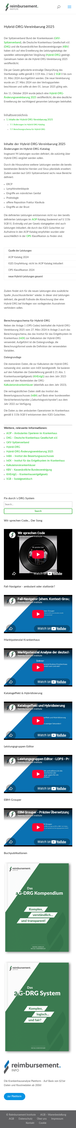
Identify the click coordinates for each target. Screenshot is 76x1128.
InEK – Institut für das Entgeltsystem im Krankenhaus (35, 461)
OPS (28, 236)
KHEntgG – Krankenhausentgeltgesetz (27, 474)
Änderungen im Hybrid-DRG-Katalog (29, 125)
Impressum (57, 1119)
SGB (58, 74)
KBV (65, 47)
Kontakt (30, 1123)
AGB (11, 1119)
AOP (34, 219)
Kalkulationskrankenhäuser (18, 385)
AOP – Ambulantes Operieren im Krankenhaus (31, 433)
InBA (34, 395)
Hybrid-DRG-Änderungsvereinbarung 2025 (29, 451)
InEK (22, 338)
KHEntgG (39, 376)
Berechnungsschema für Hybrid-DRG (29, 129)
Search (38, 511)
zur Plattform (14, 1096)
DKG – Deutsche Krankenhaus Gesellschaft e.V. (32, 438)
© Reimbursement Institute (21, 1115)
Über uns (42, 1119)
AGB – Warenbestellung (53, 1115)
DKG (7, 47)
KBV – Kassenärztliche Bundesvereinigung (29, 470)
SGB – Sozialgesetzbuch (19, 479)
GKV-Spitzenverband (17, 442)
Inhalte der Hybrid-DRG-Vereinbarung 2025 (31, 120)
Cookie (42, 1123)
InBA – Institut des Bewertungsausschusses (30, 456)
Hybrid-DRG (53, 55)
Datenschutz (25, 1119)
